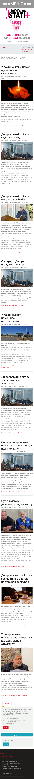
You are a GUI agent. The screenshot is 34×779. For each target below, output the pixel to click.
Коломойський (15, 125)
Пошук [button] (6, 744)
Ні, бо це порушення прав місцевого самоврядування (17, 720)
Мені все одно (10, 723)
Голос (5, 727)
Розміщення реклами (6, 757)
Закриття (21, 366)
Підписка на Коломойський (3, 706)
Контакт (2, 753)
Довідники (17, 735)
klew (16, 766)
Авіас (16, 366)
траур (21, 125)
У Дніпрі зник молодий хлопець (8, 49)
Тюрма (20, 187)
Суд (19, 252)
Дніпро (6, 187)
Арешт (23, 305)
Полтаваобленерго (26, 695)
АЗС (13, 366)
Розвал (23, 491)
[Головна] (17, 14)
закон (24, 187)
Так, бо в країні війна (12, 718)
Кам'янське (7, 125)
